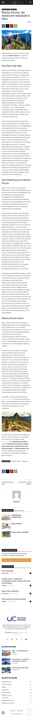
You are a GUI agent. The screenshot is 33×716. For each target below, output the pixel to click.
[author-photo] (16, 499)
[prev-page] (3, 541)
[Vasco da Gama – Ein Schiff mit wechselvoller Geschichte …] (6, 661)
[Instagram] (12, 639)
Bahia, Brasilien (16, 524)
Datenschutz (20, 710)
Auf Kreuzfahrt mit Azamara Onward (14, 599)
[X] (7, 26)
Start (3, 6)
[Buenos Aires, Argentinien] (6, 534)
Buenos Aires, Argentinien (20, 532)
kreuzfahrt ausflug (16, 461)
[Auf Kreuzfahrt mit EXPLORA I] (6, 670)
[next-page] (6, 605)
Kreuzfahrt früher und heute (8, 483)
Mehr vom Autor (19, 510)
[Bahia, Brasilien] (6, 526)
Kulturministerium (7, 399)
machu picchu (25, 461)
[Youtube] (26, 639)
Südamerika (19, 6)
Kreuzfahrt (5, 441)
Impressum (12, 710)
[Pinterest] (11, 26)
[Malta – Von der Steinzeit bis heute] (6, 653)
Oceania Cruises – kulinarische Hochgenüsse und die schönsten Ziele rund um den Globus (16, 581)
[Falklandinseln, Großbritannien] (6, 517)
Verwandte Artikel (7, 510)
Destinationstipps (10, 6)
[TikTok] (21, 639)
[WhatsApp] (15, 26)
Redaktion (16, 502)
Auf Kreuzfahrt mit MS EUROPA (24, 483)
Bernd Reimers (5, 573)
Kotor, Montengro (8, 571)
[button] (3, 2)
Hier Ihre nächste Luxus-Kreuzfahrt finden (16, 560)
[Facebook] (3, 26)
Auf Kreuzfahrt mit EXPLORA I (20, 668)
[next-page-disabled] (6, 541)
